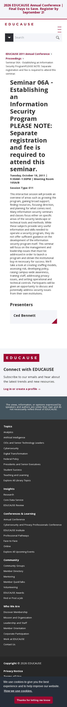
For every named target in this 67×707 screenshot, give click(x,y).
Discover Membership (16, 612)
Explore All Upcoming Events (19, 552)
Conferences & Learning (20, 514)
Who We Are (12, 606)
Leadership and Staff (15, 623)
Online (7, 547)
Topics (8, 426)
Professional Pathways (16, 536)
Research (9, 495)
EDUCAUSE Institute (14, 531)
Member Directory (13, 571)
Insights (9, 489)
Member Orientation (15, 629)
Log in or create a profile (20, 389)
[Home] (19, 24)
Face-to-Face (11, 541)
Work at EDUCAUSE (14, 639)
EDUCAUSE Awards (14, 593)
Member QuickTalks (14, 582)
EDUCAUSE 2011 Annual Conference (28, 54)
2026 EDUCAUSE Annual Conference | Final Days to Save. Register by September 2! (33, 9)
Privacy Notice (13, 671)
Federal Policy (11, 459)
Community (11, 560)
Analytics (8, 432)
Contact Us (9, 645)
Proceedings (13, 59)
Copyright (10, 663)
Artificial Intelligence (14, 438)
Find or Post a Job (13, 598)
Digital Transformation (16, 454)
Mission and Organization (18, 618)
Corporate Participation (16, 634)
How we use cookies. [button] (18, 690)
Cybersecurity (11, 449)
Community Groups (14, 566)
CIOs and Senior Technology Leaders (24, 443)
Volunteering (11, 588)
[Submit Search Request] (58, 37)
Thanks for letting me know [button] (33, 700)
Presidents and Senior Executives (22, 465)
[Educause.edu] (21, 358)
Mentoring (9, 577)
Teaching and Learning (16, 475)
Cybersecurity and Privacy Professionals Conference (33, 525)
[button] (60, 29)
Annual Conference (14, 520)
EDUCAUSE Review (14, 506)
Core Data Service (13, 500)
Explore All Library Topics (17, 481)
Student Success (13, 470)
